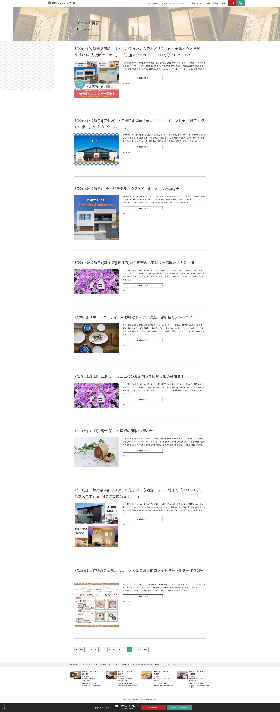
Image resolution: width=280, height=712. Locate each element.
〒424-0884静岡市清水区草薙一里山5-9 (125, 677)
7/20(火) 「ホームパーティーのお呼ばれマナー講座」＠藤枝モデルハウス (133, 316)
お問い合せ (153, 707)
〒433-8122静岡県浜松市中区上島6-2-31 (197, 677)
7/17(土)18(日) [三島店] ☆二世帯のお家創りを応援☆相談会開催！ (129, 376)
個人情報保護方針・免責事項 (142, 664)
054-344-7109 (127, 683)
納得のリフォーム (168, 3)
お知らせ (74, 664)
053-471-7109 (198, 683)
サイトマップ (172, 664)
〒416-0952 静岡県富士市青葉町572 (88, 677)
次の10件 (143, 649)
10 (119, 649)
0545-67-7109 (91, 683)
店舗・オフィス (197, 3)
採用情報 (126, 664)
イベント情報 (86, 29)
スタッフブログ (114, 664)
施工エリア (160, 664)
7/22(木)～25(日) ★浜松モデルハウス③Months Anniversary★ (126, 188)
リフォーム (183, 3)
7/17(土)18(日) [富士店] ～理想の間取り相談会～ (115, 430)
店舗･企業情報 (212, 3)
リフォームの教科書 (99, 664)
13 (135, 649)
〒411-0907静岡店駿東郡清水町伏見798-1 (162, 677)
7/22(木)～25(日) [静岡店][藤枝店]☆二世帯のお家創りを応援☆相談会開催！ (136, 262)
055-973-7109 (162, 683)
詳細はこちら (143, 78)
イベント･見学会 (151, 3)
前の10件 (79, 649)
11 (124, 649)
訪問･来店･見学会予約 (179, 707)
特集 (223, 3)
